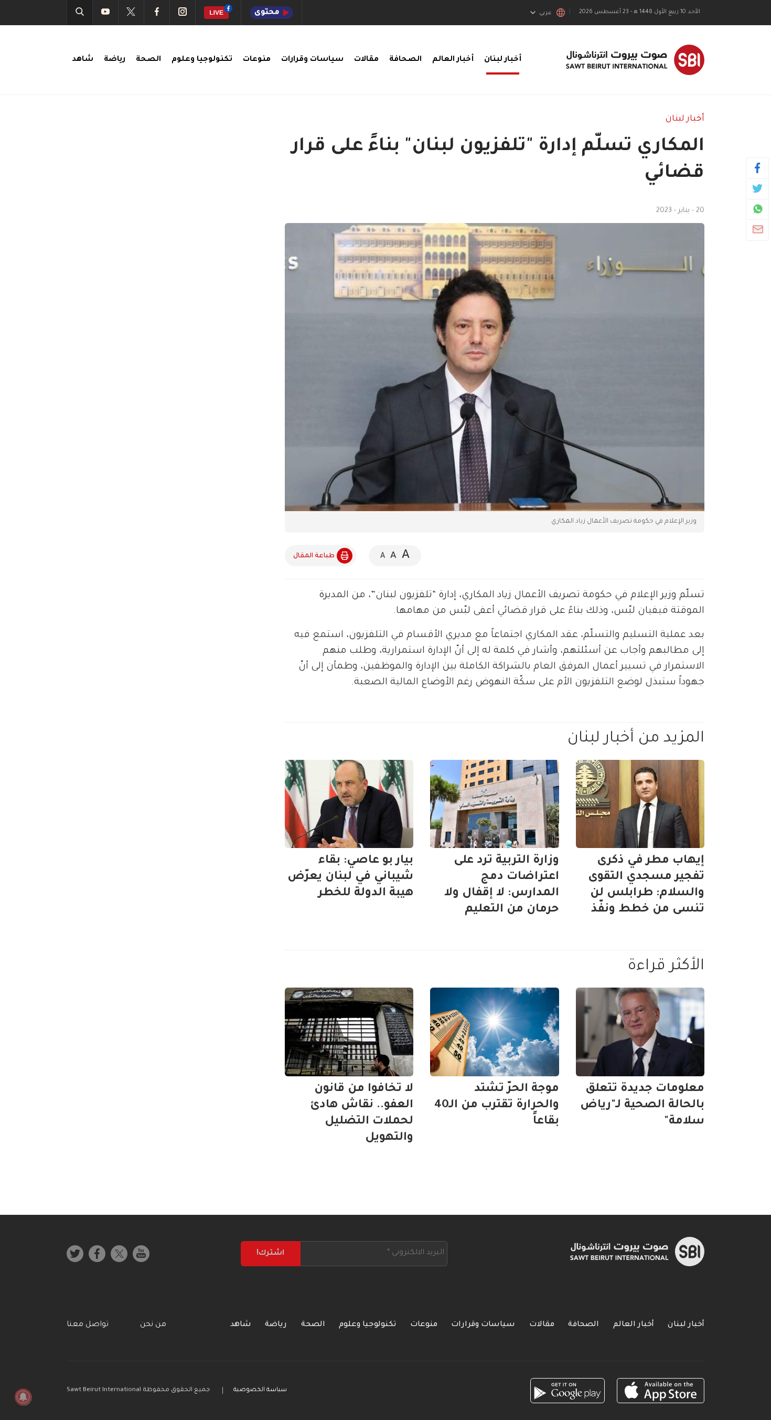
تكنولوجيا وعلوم (202, 60)
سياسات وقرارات (312, 60)
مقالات (366, 60)
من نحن (153, 1325)
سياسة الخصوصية (260, 1390)
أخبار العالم (453, 60)
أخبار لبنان (502, 60)
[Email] (757, 229)
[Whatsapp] (757, 208)
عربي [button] (545, 13)
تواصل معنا (88, 1325)
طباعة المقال (314, 556)
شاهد (82, 60)
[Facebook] (757, 168)
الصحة (148, 60)
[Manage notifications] (23, 1397)
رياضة (114, 60)
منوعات (257, 60)
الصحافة (405, 60)
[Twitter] (757, 188)
